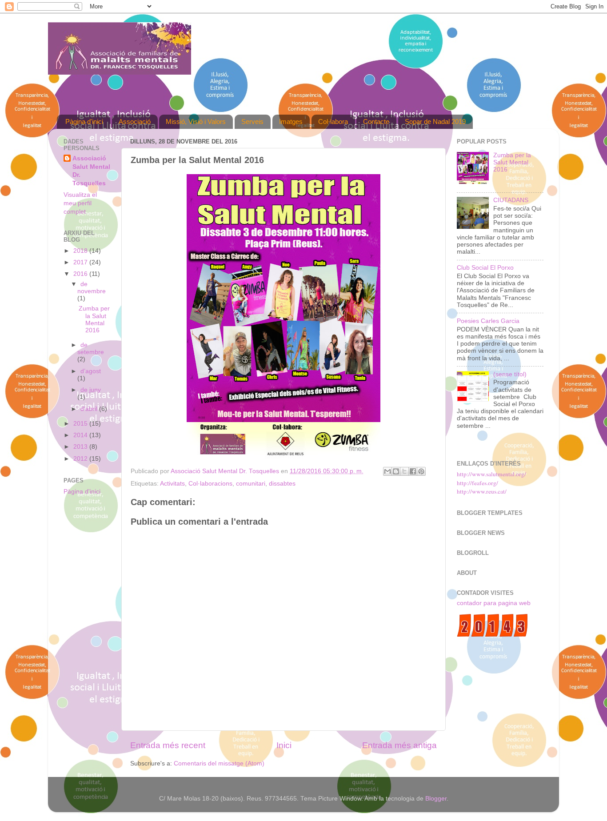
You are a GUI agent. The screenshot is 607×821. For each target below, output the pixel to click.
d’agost (90, 371)
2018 (81, 250)
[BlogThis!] (395, 471)
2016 (81, 274)
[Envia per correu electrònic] (387, 471)
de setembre (90, 348)
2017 (81, 262)
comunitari (250, 483)
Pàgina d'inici (84, 121)
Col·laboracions (210, 483)
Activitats (172, 483)
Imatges (291, 121)
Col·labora (333, 121)
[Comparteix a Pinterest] (421, 471)
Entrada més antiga (399, 745)
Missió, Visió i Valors (196, 121)
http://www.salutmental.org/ (491, 474)
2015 (81, 423)
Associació (135, 121)
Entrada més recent (167, 745)
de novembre (91, 288)
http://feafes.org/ (477, 483)
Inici (284, 745)
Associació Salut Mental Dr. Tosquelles (91, 171)
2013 (81, 446)
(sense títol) (510, 374)
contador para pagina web (494, 603)
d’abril (89, 409)
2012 (81, 458)
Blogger (436, 798)
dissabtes (282, 483)
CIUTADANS (510, 200)
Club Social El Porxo (485, 267)
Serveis (252, 121)
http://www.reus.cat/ (482, 491)
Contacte (376, 121)
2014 (81, 435)
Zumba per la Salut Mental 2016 (94, 319)
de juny (90, 390)
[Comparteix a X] (404, 471)
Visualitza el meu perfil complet (80, 203)
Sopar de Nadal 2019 (435, 121)
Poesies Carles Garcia (488, 321)
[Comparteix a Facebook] (412, 471)
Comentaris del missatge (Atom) (219, 763)
